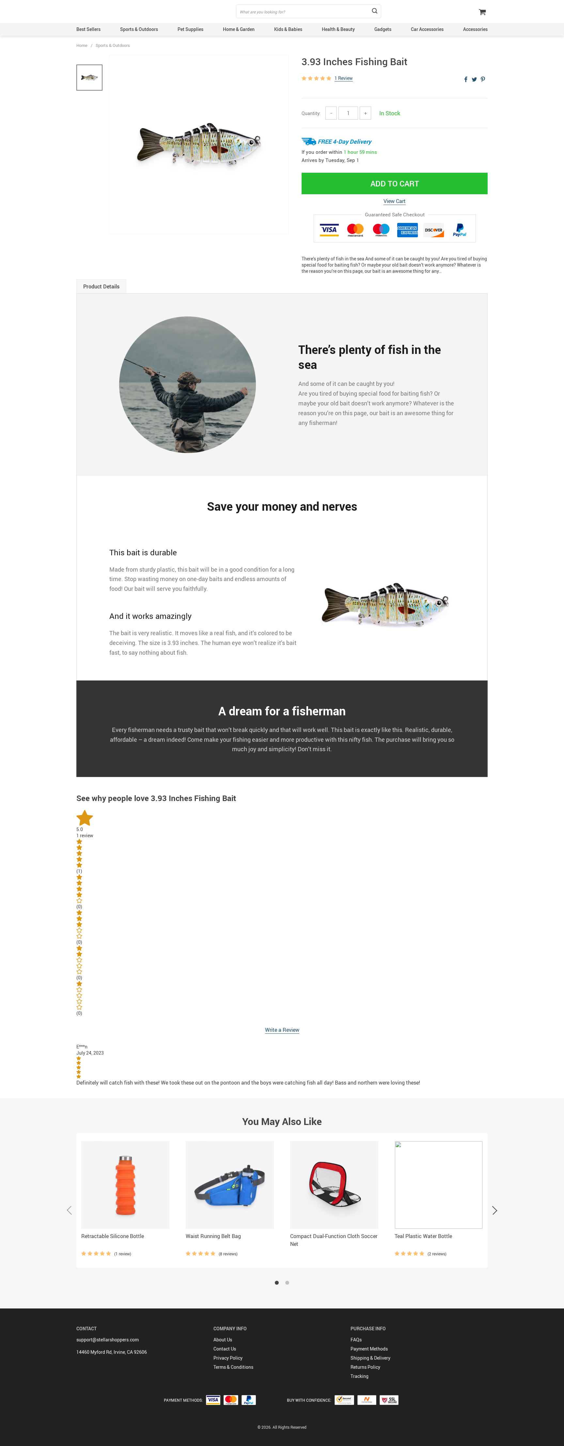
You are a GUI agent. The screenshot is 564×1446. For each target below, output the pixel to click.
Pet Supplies (190, 29)
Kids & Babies (288, 29)
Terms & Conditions (233, 1367)
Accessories (475, 29)
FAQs (356, 1339)
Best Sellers (88, 29)
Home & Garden (239, 29)
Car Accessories (427, 29)
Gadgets (382, 29)
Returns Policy (365, 1367)
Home (81, 45)
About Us (222, 1339)
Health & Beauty (338, 29)
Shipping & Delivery (370, 1358)
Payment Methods (369, 1349)
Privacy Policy (228, 1358)
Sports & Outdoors (139, 29)
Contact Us (224, 1349)
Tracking (359, 1376)
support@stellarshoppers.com (107, 1339)
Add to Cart (394, 183)
